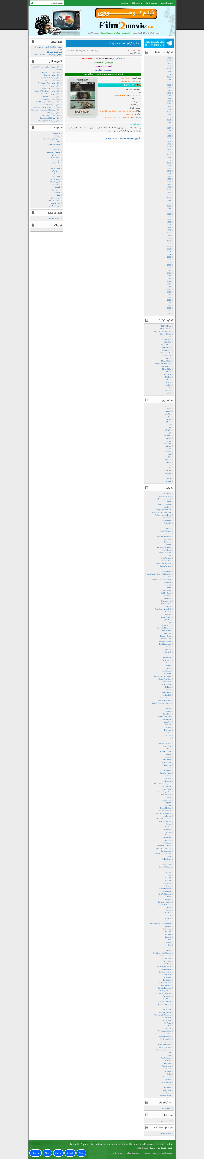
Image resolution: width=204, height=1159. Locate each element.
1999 (169, 241)
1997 (169, 235)
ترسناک (168, 422)
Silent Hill (167, 913)
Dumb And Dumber (164, 628)
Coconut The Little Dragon (161, 579)
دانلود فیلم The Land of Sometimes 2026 (45, 110)
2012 (169, 276)
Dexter (57, 136)
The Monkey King (164, 1004)
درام (169, 432)
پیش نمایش (56, 149)
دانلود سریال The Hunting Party (49, 83)
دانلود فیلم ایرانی (165, 1121)
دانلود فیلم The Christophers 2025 (48, 102)
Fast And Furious (165, 641)
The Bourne (167, 950)
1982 (169, 195)
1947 (169, 104)
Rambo (168, 870)
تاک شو (168, 419)
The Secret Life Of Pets (163, 1034)
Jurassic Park (166, 762)
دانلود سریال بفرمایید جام (51, 88)
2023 (169, 305)
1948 (169, 106)
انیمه (58, 141)
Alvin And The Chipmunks (161, 512)
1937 (169, 82)
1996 (169, 233)
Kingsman (167, 770)
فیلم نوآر (168, 451)
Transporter (167, 1069)
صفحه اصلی (167, 3)
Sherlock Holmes (165, 905)
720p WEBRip (166, 355)
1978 (169, 184)
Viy (169, 1085)
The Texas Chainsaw (164, 1044)
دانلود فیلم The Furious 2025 (50, 104)
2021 (169, 300)
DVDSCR (167, 374)
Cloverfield (167, 577)
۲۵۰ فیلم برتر (166, 1108)
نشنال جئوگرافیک (54, 200)
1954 (169, 120)
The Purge (167, 1023)
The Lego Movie (165, 991)
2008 (169, 265)
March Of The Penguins (162, 784)
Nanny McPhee (165, 808)
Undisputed (167, 1079)
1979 (169, 187)
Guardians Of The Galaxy (162, 676)
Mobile (168, 385)
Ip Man (168, 727)
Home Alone (166, 692)
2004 (169, 254)
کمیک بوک (56, 184)
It (170, 738)
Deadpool (167, 598)
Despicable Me (166, 601)
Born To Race (166, 558)
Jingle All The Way (164, 743)
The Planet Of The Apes (162, 1015)
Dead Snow (167, 596)
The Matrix (167, 999)
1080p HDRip (166, 326)
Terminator (167, 948)
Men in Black (166, 789)
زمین (58, 160)
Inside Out (167, 722)
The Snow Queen (165, 1036)
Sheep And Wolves (164, 902)
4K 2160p (167, 342)
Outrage (168, 835)
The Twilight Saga (164, 1047)
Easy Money (166, 630)
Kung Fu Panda (165, 773)
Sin (170, 915)
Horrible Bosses (165, 698)
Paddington (167, 843)
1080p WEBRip (165, 334)
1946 (169, 101)
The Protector (166, 1017)
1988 (169, 211)
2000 (169, 243)
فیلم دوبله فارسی (165, 1133)
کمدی (169, 454)
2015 (169, 284)
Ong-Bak (168, 827)
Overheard (167, 837)
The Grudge (166, 977)
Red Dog (168, 880)
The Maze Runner (164, 1001)
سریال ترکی (56, 171)
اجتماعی (168, 406)
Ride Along (167, 883)
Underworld (166, 1077)
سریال (58, 165)
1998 (169, 238)
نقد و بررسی (55, 203)
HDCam (168, 377)
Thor (169, 1052)
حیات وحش (56, 155)
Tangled (168, 942)
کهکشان (57, 187)
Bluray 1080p (73, 50)
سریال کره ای (55, 179)
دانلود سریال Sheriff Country (50, 86)
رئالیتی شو (167, 435)
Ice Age (168, 708)
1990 (169, 217)
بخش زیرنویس (150, 1153)
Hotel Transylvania (164, 700)
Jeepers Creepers (165, 741)
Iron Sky (168, 733)
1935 (169, 77)
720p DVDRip (166, 345)
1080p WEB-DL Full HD (162, 331)
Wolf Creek (167, 1090)
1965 (169, 149)
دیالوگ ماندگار (55, 157)
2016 (169, 286)
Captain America (165, 566)
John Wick (167, 749)
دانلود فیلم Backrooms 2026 (50, 118)
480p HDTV (166, 339)
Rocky (168, 886)
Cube (169, 587)
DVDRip (168, 372)
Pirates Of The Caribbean (162, 854)
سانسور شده (55, 163)
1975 (169, 176)
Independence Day (164, 716)
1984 (169, 200)
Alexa (81, 1153)
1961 (169, 139)
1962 (169, 141)
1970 (169, 163)
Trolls (169, 1074)
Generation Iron (165, 655)
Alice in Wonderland (164, 499)
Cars (169, 569)
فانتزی (169, 449)
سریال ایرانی (55, 168)
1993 (169, 225)
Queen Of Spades (165, 867)
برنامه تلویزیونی (54, 144)
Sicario (168, 910)
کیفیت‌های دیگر (109, 117)
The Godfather (166, 974)
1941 (169, 93)
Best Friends (166, 550)
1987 (169, 208)
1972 (169, 168)
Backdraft (167, 539)
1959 (169, 133)
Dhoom (168, 606)
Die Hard (168, 612)
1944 (169, 98)
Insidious (168, 725)
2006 (169, 260)
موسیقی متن (55, 198)
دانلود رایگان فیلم (54, 218)
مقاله (58, 195)
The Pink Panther (165, 1012)
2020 (169, 297)
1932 (169, 69)
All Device (56, 133)
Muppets (168, 802)
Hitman (168, 690)
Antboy (168, 528)
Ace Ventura (166, 493)
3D (170, 337)
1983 (169, 198)
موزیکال (168, 470)
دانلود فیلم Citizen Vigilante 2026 (48, 121)
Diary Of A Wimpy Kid (163, 609)
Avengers (167, 534)
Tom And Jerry (166, 1058)
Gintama (168, 663)
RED (169, 875)
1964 (169, 147)
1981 (169, 192)
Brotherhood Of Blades (163, 563)
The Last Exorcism (164, 988)
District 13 (167, 614)
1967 (169, 155)
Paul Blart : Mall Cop (163, 848)
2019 (169, 294)
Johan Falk (167, 746)
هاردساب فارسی (54, 206)
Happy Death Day (164, 679)
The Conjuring (166, 958)
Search (70, 1153)
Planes (169, 856)
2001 (169, 246)
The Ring (167, 1028)
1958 (169, 131)
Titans (169, 1055)
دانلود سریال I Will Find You (50, 72)
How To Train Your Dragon (161, 703)
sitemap (36, 1153)
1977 (169, 182)
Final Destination (165, 644)
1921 (169, 58)
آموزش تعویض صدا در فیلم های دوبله (47, 54)
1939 (169, 88)
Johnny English (165, 751)
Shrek (169, 907)
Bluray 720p (166, 369)
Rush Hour (167, 891)
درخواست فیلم (133, 1153)
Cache (58, 1153)
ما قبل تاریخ (56, 190)
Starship (168, 937)
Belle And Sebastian (164, 547)
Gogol (169, 668)
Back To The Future (164, 536)
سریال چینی (56, 173)
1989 (169, 214)
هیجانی (168, 475)
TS (170, 388)
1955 (169, 122)
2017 (169, 289)
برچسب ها (137, 3)
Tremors (168, 1071)
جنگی (169, 427)
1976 (169, 179)
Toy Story (167, 1063)
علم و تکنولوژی (55, 181)
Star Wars (167, 934)
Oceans (168, 824)
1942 (169, 96)
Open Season (166, 829)
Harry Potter (166, 684)
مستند (169, 465)
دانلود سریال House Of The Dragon (47, 91)
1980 (169, 190)
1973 (169, 171)
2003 (169, 251)
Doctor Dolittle (166, 617)
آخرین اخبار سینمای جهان (51, 138)
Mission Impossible (164, 792)
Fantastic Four (166, 639)
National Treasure (165, 811)
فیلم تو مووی (142, 1147)
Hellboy (168, 687)
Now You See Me (165, 821)
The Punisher (166, 1020)
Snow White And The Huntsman (160, 923)
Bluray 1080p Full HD (163, 363)
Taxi (169, 945)
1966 (169, 152)
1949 (169, 109)
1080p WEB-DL (165, 329)
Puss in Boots (166, 864)
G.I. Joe (168, 649)
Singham (168, 918)
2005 (169, 257)
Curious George (165, 590)
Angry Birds (166, 520)
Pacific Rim (167, 840)
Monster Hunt (166, 794)
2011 (169, 273)
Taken (169, 940)
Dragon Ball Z (166, 625)
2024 (169, 308)
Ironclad (168, 735)
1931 (169, 66)
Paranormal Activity (164, 845)
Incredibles (167, 714)
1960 (169, 136)
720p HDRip (166, 347)
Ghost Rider (167, 657)
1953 (169, 117)
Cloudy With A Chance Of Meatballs (158, 574)
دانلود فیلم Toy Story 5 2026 (50, 78)
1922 (169, 61)
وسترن (168, 481)
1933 (169, 71)
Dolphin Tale (166, 620)
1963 (169, 144)
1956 (169, 125)
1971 (169, 165)
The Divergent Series (163, 966)
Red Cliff (168, 878)
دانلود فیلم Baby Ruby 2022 (124, 43)
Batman (168, 544)
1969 (169, 160)
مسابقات (57, 192)
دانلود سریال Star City (52, 80)
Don (169, 622)
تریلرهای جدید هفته (53, 152)
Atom (47, 1153)
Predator (168, 862)
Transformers (166, 1066)
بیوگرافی (168, 414)
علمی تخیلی (167, 443)
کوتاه (169, 457)
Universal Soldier (165, 1082)
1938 (169, 85)
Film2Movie (125, 78)
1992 (169, 222)
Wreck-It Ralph (165, 1095)
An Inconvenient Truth (163, 515)
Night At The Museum (163, 813)
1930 (169, 63)
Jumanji (168, 757)
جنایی (169, 424)
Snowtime (167, 926)
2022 (97, 50)
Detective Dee (166, 604)
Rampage (167, 872)
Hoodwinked (166, 695)
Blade (169, 555)
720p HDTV (166, 350)
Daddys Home (166, 593)
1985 (169, 203)
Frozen (168, 647)
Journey (168, 754)
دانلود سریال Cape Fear (52, 75)
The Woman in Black (163, 1050)
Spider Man (167, 929)
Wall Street (167, 1087)
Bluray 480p (83, 50)
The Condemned (165, 956)
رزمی (169, 441)
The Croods (167, 961)
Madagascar (167, 781)
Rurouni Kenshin (165, 888)
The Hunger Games (164, 983)
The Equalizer (166, 969)
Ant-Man (168, 526)
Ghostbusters (166, 660)
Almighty (167, 507)
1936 (169, 79)
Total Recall (167, 1060)
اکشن (169, 408)
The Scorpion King (164, 1031)
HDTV (168, 382)
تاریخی (168, 416)
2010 (169, 270)
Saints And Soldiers (164, 894)
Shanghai (167, 899)
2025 (169, 311)
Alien (169, 501)
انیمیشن (168, 411)
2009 (169, 268)
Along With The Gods (163, 510)
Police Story (166, 859)
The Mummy (166, 1007)
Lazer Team (167, 776)
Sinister (168, 921)
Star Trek (167, 931)
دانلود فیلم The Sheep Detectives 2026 (46, 107)
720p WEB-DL (165, 353)
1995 (169, 230)
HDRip (168, 380)
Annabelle (167, 523)
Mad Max (167, 778)
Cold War (167, 582)
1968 (169, 157)
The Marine (167, 996)
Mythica (168, 805)
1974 (169, 174)
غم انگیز (168, 446)
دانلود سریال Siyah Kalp (51, 96)
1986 (169, 206)
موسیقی (168, 473)
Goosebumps (166, 671)
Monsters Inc (166, 800)
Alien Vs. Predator (164, 504)
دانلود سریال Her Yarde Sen (50, 94)
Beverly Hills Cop (165, 553)
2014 (169, 281)
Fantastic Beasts (165, 636)
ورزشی (168, 478)
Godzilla (168, 665)
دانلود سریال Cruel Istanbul (50, 115)
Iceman (168, 711)
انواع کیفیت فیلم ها (54, 52)
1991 (169, 219)
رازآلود (168, 438)
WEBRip (168, 390)
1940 (169, 90)
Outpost (168, 832)
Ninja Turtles (166, 816)
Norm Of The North (164, 819)
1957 (169, 128)
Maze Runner (166, 786)
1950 (169, 112)
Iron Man (167, 730)
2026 (169, 313)
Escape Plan (167, 633)
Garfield (168, 652)
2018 (169, 292)
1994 (169, 227)
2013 (169, 278)
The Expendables (165, 972)
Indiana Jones (166, 719)
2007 (169, 262)
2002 (169, 249)
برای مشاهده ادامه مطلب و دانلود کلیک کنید (121, 138)
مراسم (168, 462)
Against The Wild (165, 496)
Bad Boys (167, 542)
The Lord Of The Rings (163, 993)
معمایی (168, 467)
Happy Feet (167, 682)
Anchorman (167, 518)
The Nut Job (166, 1009)
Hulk (169, 706)
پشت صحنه (56, 147)
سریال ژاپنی (56, 176)
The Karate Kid (165, 985)
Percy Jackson (166, 851)
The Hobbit (167, 980)
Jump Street (167, 759)
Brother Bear (166, 561)
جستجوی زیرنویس (122, 117)
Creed (169, 585)
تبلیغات (124, 3)
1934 (169, 74)
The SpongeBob (165, 1039)
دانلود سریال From (53, 112)
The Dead (167, 964)
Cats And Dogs (166, 571)
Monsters (168, 797)
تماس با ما (151, 3)
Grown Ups (167, 673)
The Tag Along (166, 1042)
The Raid (168, 1026)
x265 (169, 393)
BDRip (168, 358)
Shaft (169, 897)
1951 (169, 114)
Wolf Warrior (166, 1093)
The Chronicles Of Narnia (162, 953)
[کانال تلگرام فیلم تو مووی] (159, 43)
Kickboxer (167, 765)
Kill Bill (168, 768)
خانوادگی (168, 430)
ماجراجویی (167, 459)
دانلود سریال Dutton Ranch (50, 99)
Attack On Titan (165, 531)
